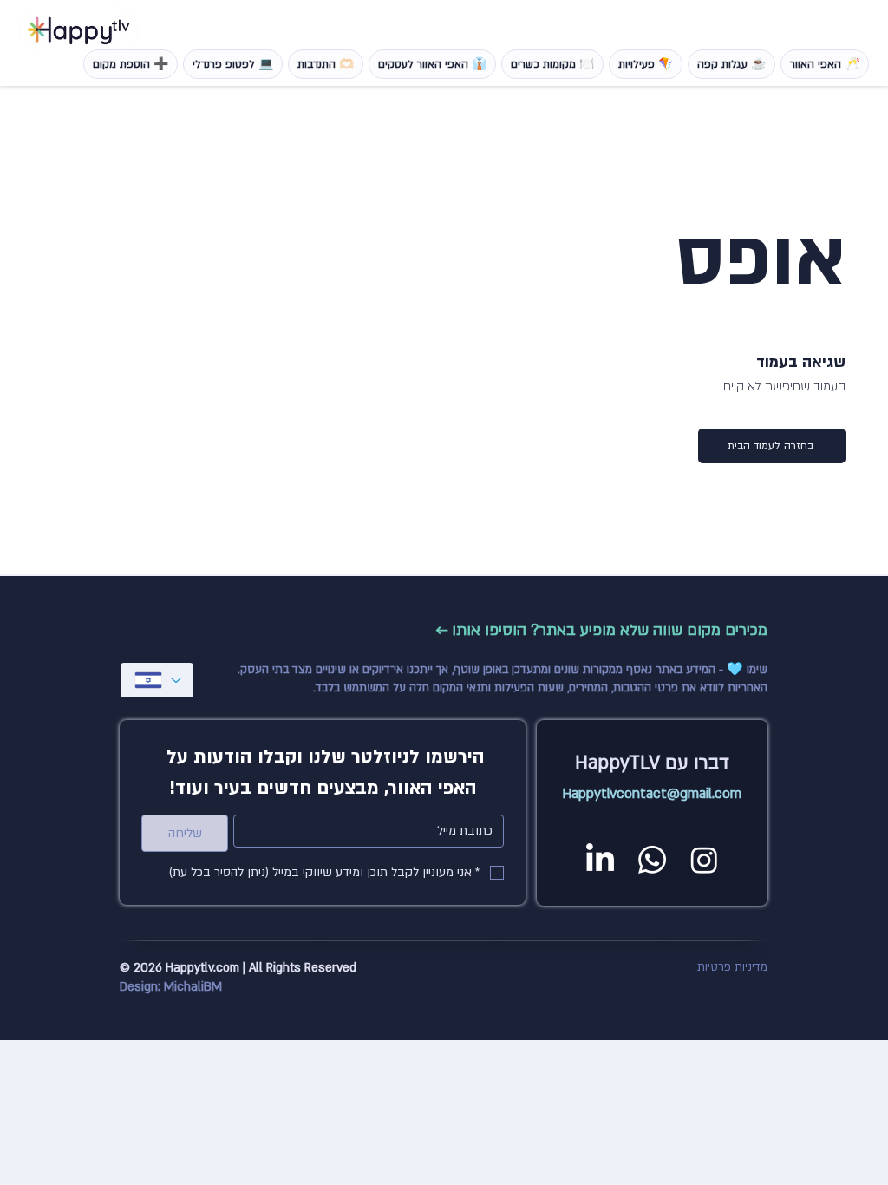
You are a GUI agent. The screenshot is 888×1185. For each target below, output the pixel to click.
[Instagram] (704, 859)
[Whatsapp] (652, 859)
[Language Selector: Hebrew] (157, 680)
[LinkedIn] (600, 859)
